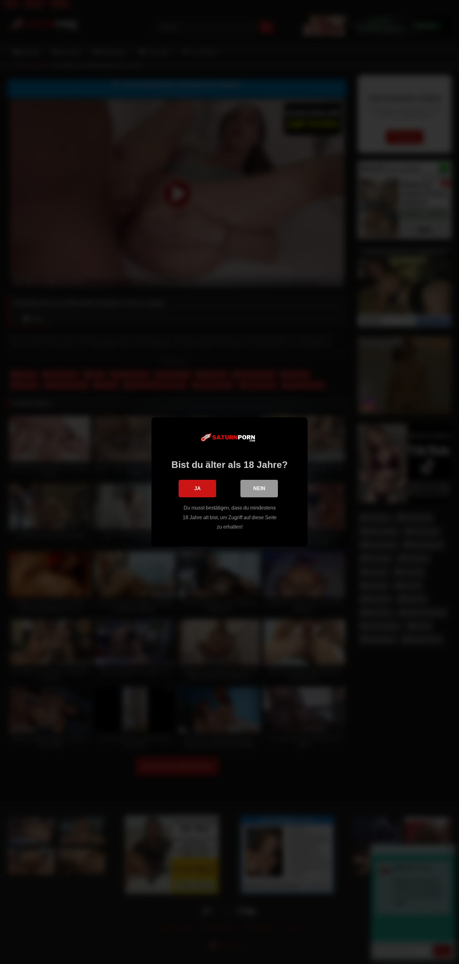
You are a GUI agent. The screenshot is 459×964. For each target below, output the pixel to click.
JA (197, 488)
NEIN (259, 488)
